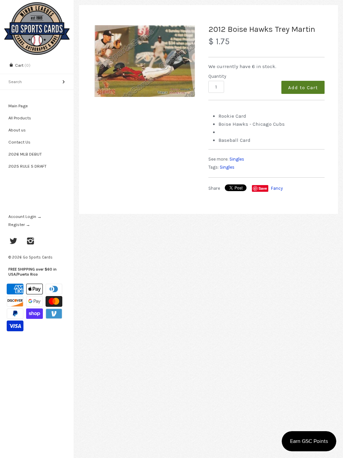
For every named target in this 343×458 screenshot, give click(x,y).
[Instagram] (30, 241)
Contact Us (19, 142)
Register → (19, 224)
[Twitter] (13, 241)
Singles (236, 159)
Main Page (18, 105)
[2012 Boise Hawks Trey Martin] (144, 61)
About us (17, 129)
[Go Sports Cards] (37, 6)
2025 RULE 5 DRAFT (27, 166)
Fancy (277, 188)
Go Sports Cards (38, 257)
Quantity (217, 76)
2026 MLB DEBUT (25, 154)
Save (263, 188)
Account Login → (25, 216)
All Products (19, 117)
